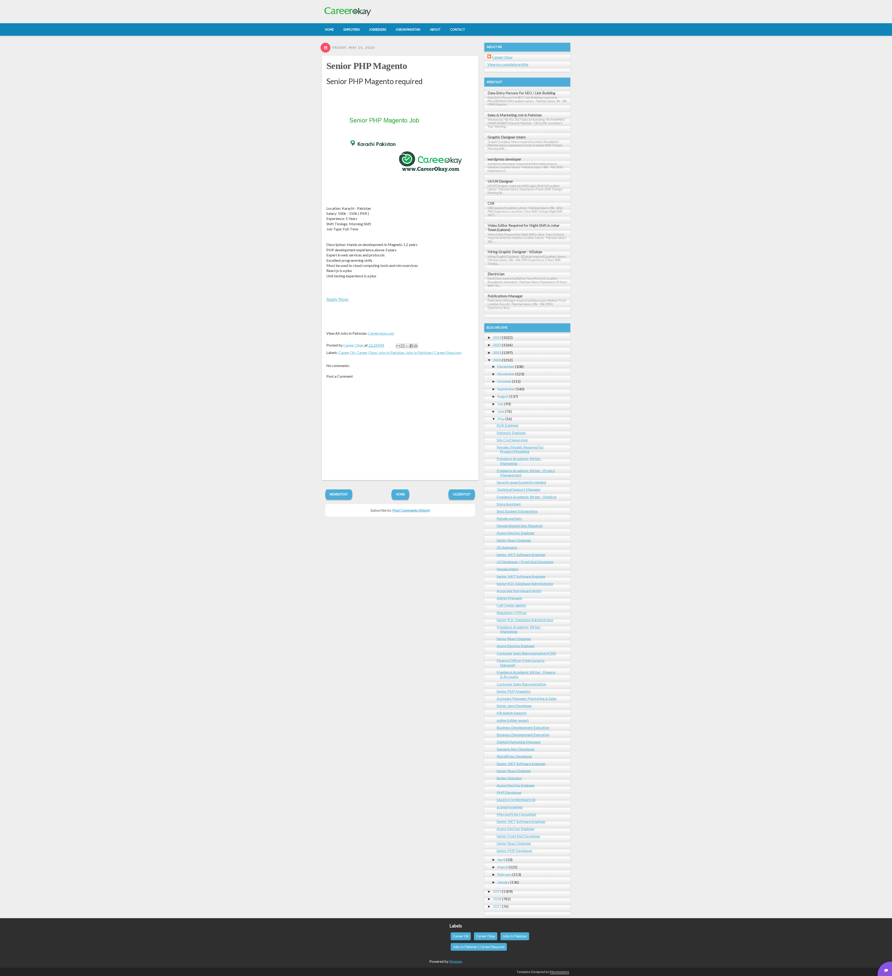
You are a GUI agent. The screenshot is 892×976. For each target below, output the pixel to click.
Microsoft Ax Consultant (516, 814)
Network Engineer (511, 432)
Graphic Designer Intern (507, 137)
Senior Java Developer (514, 705)
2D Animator (507, 547)
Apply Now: (337, 299)
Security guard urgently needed (521, 482)
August (503, 396)
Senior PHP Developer (514, 850)
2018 (497, 899)
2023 (497, 337)
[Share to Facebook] (411, 346)
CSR (491, 203)
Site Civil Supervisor (512, 440)
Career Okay (367, 352)
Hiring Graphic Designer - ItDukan (515, 251)
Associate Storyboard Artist (519, 591)
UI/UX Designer (500, 181)
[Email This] (398, 346)
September (506, 389)
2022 (497, 345)
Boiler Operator (509, 778)
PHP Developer (509, 792)
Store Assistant (509, 504)
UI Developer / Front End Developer (525, 562)
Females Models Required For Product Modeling (520, 449)
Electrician (496, 274)
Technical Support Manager (519, 489)
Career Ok (346, 352)
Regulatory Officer (512, 612)
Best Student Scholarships (517, 511)
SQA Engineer (508, 425)
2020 (497, 360)
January (503, 882)
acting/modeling (510, 807)
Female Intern (507, 569)
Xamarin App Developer (516, 749)
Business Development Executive (523, 727)
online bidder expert (513, 720)
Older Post (462, 494)
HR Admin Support (512, 713)
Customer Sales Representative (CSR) (526, 653)
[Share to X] (407, 346)
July (500, 404)
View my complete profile (507, 64)
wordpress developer (504, 159)
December (505, 366)
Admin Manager (509, 598)
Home (400, 494)
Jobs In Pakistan (391, 352)
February (504, 874)
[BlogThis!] (402, 346)
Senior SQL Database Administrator (525, 583)
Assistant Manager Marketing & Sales (527, 698)
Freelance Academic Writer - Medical (526, 497)
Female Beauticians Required (519, 525)
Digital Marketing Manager (519, 742)
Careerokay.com (381, 333)
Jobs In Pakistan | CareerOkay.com (433, 352)
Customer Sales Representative (521, 684)
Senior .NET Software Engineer (521, 554)
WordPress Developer (514, 756)
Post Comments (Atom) (411, 510)
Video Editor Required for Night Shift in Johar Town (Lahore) (524, 227)
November (506, 374)
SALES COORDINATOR (516, 800)
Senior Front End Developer (518, 836)
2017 (497, 906)
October (504, 381)
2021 (497, 352)
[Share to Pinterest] (415, 346)
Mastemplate (559, 972)
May (501, 418)
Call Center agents (511, 605)
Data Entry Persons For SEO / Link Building (521, 93)
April (501, 859)
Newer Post (339, 494)
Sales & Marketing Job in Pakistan (515, 115)
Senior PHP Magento (366, 66)
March (502, 867)
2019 (497, 891)
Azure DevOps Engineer (516, 533)
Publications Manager (505, 296)
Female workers (509, 518)
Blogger (455, 961)
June (501, 411)
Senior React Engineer (514, 540)
